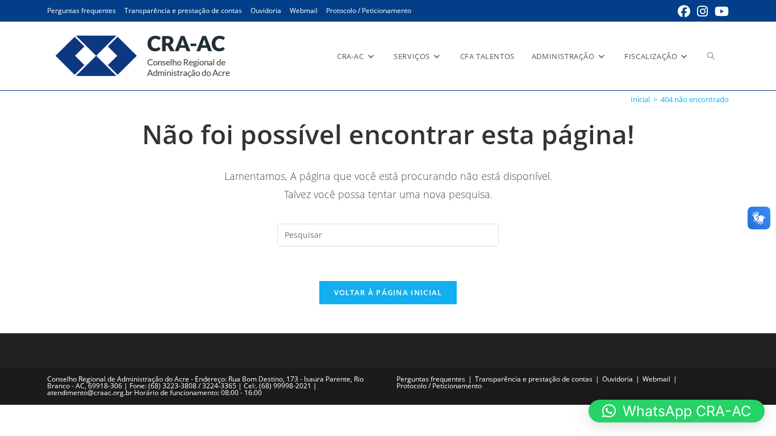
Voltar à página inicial (388, 292)
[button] (677, 411)
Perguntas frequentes (81, 10)
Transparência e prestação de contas (183, 10)
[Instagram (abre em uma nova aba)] (702, 11)
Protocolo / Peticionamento (368, 10)
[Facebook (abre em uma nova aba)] (684, 11)
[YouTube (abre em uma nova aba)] (720, 11)
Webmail (304, 10)
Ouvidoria (266, 10)
